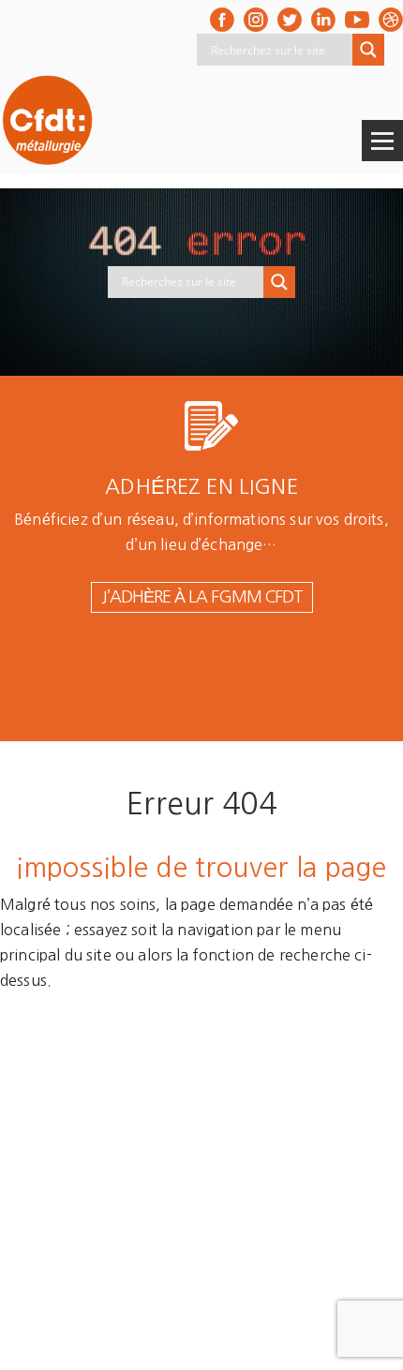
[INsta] (256, 19)
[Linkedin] (323, 19)
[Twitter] (289, 19)
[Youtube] (357, 19)
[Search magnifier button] (368, 50)
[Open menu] (382, 140)
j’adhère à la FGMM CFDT (202, 596)
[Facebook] (222, 19)
